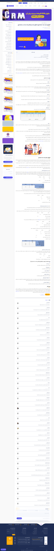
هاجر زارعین (48, 422)
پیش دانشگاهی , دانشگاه (8, 24)
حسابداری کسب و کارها (9, 46)
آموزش (39, 5)
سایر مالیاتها (10, 29)
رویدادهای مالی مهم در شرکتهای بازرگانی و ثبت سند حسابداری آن (41, 57)
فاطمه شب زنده (48, 447)
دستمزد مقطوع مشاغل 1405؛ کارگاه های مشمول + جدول (8, 102)
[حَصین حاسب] (44, 6)
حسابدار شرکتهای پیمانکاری (8, 62)
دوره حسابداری (35, 530)
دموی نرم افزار (11, 5)
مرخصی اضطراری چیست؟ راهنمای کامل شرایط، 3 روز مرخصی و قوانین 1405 (9, 83)
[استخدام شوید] (7, 117)
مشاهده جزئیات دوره (7, 161)
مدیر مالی (27, 167)
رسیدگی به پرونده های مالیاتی (8, 47)
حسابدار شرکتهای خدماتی (8, 59)
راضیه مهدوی (48, 407)
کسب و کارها (21, 5)
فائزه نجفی (48, 437)
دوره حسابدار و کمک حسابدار (45, 530)
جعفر (49, 417)
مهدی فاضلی (48, 392)
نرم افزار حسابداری (19, 72)
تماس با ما (41, 3)
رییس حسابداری (9, 65)
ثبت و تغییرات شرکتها (35, 531)
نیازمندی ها (17, 5)
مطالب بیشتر (47, 294)
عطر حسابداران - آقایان (24, 531)
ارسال (13, 534)
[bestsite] (46, 543)
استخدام (30, 5)
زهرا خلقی (48, 427)
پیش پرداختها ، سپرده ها (8, 26)
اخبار (38, 3)
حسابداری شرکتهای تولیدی (8, 64)
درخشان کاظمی (48, 412)
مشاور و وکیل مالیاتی (9, 67)
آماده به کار (35, 5)
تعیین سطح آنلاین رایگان (7, 165)
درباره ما (46, 3)
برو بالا (46, 550)
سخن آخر (47, 58)
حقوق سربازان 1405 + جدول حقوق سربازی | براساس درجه (8, 112)
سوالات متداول (30, 3)
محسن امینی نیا (48, 457)
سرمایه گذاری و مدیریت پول (8, 38)
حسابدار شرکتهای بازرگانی (8, 61)
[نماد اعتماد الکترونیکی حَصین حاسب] (46, 538)
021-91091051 (8, 2)
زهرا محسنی (48, 362)
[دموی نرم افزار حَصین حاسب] (7, 129)
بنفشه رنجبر (48, 377)
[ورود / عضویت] (8, 6)
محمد (49, 317)
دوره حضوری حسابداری (24, 530)
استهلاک (39, 219)
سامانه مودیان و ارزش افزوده (8, 41)
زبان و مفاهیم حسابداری (45, 27)
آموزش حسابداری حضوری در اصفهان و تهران (31, 547)
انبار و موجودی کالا (9, 32)
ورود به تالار (20, 0)
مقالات (35, 3)
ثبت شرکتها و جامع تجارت (8, 35)
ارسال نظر (20, 518)
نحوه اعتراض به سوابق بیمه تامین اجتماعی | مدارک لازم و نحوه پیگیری (8, 93)
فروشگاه (26, 5)
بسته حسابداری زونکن (24, 529)
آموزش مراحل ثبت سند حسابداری (44, 56)
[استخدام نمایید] (7, 123)
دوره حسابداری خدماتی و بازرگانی (45, 531)
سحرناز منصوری (48, 312)
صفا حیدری (48, 402)
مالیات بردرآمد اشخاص (9, 43)
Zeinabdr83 (48, 397)
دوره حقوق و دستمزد (46, 529)
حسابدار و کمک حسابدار (8, 56)
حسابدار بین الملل (9, 70)
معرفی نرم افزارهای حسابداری (8, 37)
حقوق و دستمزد (9, 40)
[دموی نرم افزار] (27, 15)
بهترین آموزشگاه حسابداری (42, 546)
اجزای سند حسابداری (46, 54)
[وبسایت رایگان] (7, 140)
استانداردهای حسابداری (8, 44)
